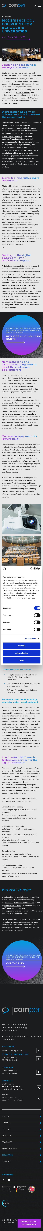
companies (9, 902)
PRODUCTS (7, 1142)
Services (6, 1129)
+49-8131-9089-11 (12, 1097)
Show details (30, 639)
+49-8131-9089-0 (11, 1086)
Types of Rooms (10, 1148)
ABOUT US (6, 1135)
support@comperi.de (12, 1100)
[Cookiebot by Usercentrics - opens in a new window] (30, 568)
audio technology (23, 92)
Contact (6, 1161)
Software (10, 690)
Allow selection (21, 653)
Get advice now (13, 36)
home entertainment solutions (14, 913)
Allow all (21, 646)
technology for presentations (14, 95)
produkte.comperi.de (12, 1050)
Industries (7, 1155)
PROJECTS (6, 1123)
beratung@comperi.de (13, 1089)
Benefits (6, 1116)
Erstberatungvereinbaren (29, 1223)
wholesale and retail (12, 905)
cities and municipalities (24, 902)
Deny (21, 660)
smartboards (27, 186)
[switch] (37, 615)
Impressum (8, 1222)
